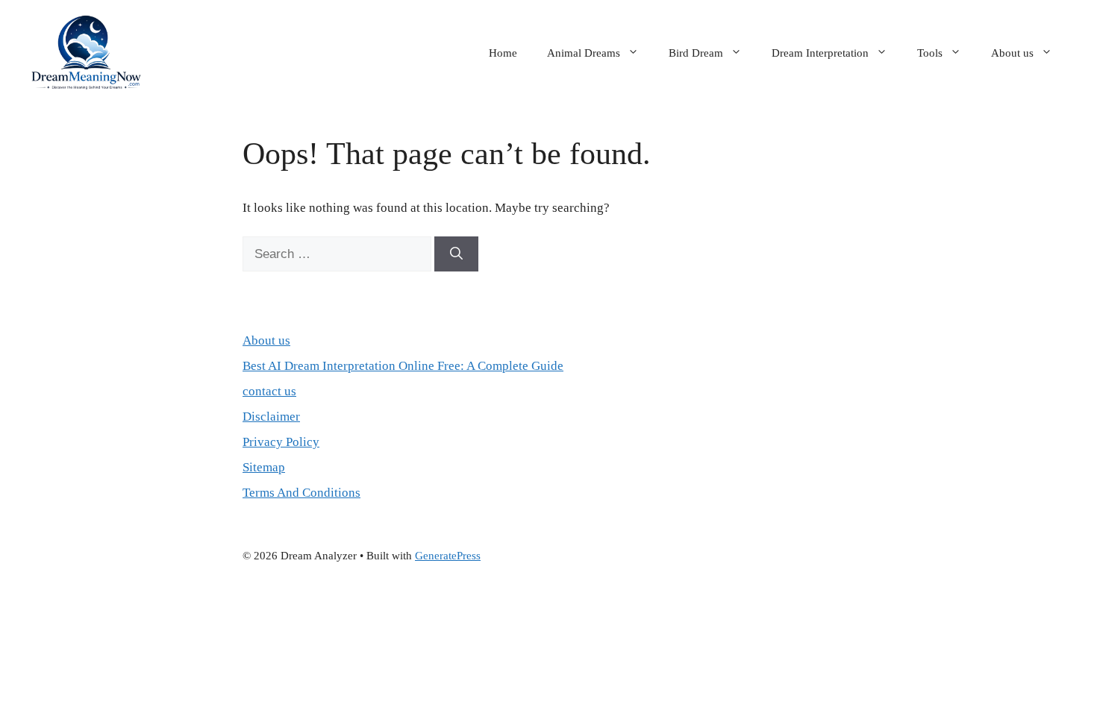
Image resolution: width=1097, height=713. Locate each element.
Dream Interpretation (820, 53)
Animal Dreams (583, 53)
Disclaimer (271, 416)
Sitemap (264, 467)
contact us (269, 391)
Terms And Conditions (301, 493)
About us (1012, 53)
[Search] (456, 254)
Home (503, 53)
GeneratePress (448, 556)
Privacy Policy (281, 442)
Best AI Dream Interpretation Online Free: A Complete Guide (403, 366)
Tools (930, 53)
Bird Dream (696, 53)
